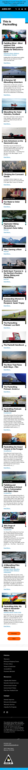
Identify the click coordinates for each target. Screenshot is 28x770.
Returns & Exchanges (10, 702)
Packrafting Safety (8, 570)
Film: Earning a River (13, 249)
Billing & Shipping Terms (11, 661)
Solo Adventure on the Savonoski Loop (13, 142)
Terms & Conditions (9, 666)
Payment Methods (9, 671)
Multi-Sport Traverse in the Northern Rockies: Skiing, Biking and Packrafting (13, 274)
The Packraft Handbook (14, 345)
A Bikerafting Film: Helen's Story (12, 566)
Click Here (5, 1)
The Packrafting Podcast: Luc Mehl (12, 324)
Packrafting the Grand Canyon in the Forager (13, 448)
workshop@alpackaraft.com (11, 745)
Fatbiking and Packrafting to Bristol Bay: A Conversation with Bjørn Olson (13, 488)
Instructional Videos (10, 688)
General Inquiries (9, 699)
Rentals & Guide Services (11, 683)
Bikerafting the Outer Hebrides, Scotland (13, 113)
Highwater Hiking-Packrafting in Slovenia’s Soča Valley (13, 226)
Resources (7, 677)
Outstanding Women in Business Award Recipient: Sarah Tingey (14, 301)
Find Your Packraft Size (11, 690)
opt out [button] (7, 731)
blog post (6, 229)
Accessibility (8, 669)
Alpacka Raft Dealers (10, 680)
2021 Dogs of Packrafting (9, 527)
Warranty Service (9, 704)
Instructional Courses (10, 685)
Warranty (7, 659)
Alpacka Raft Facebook (4, 712)
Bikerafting (16, 569)
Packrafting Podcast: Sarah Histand (13, 410)
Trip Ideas (14, 55)
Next (14, 638)
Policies (6, 655)
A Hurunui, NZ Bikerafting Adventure (13, 81)
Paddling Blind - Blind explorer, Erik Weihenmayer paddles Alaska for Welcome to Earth (13, 47)
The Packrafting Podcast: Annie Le (11, 388)
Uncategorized (7, 412)
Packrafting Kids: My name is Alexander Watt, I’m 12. (13, 608)
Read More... (7, 63)
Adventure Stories (8, 53)
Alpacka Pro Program (10, 707)
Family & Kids (17, 612)
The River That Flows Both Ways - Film (13, 366)
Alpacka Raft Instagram (7, 712)
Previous (14, 633)
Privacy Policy (8, 664)
